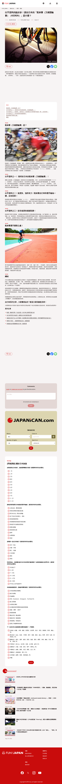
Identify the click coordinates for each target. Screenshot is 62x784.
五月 (11, 482)
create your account (17, 389)
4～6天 (12, 570)
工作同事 (12, 553)
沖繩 (11, 658)
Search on (35, 440)
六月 (11, 485)
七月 (11, 487)
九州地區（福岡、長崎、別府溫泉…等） (20, 655)
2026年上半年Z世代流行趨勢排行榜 (25, 677)
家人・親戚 (13, 550)
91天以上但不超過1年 (16, 584)
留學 (11, 533)
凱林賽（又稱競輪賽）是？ (13, 108)
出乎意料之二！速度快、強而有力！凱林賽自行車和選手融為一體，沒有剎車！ (27, 112)
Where (8, 434)
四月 (11, 479)
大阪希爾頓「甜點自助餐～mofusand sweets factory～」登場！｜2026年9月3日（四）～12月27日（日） (36, 699)
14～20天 (12, 576)
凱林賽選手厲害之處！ (12, 115)
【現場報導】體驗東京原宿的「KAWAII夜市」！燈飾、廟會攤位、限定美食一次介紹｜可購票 (36, 688)
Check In (34, 434)
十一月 (11, 498)
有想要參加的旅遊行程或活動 (18, 522)
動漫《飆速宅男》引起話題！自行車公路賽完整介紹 (20, 312)
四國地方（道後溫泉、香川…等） (19, 652)
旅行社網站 (13, 593)
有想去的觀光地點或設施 (16, 511)
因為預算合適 (13, 530)
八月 (11, 490)
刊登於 (6, 20)
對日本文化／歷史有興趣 (16, 513)
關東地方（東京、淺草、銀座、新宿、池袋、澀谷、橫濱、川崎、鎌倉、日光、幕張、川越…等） (31, 640)
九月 (11, 493)
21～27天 (12, 578)
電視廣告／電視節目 (15, 621)
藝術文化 (12, 8)
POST (31, 405)
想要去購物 (13, 527)
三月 (11, 476)
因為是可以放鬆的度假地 (16, 524)
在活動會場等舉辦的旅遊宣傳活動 (19, 607)
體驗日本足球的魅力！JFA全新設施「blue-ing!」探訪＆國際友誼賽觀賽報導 (36, 720)
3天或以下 (12, 567)
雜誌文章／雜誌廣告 (15, 615)
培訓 (11, 538)
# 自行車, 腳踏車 (10, 24)
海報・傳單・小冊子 (15, 610)
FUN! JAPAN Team (25, 20)
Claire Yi (36, 20)
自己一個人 (13, 545)
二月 (11, 474)
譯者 (32, 20)
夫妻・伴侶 (13, 548)
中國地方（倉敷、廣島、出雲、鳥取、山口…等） (23, 649)
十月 (11, 496)
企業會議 (12, 535)
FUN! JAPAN (5, 8)
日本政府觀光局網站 (15, 591)
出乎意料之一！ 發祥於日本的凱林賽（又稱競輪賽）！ (21, 110)
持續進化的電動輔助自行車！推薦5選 (17, 324)
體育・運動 (19, 8)
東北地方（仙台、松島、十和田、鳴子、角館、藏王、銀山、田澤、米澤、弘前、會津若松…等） (32, 636)
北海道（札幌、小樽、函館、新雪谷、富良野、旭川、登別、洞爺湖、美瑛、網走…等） (32, 631)
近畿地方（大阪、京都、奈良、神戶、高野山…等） (23, 647)
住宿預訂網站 (13, 604)
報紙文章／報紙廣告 (15, 618)
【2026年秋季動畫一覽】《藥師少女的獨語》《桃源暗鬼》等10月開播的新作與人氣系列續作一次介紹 (36, 710)
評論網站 (12, 596)
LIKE (9, 67)
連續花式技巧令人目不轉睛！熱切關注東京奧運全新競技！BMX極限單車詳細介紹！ (29, 318)
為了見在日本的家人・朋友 (17, 516)
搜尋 (31, 448)
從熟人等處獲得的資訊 (16, 623)
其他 (11, 559)
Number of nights (12, 440)
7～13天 (12, 573)
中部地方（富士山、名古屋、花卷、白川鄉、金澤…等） (25, 644)
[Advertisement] (17, 92)
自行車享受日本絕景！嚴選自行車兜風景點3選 (19, 315)
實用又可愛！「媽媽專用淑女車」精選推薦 (18, 321)
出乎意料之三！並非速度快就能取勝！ (16, 113)
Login (7, 389)
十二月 (11, 501)
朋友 (11, 556)
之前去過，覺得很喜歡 (16, 508)
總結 (7, 117)
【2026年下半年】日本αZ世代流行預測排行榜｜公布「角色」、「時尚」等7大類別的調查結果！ (36, 731)
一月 (11, 471)
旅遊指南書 (13, 613)
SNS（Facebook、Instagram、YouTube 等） (22, 599)
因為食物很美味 (14, 519)
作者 (18, 20)
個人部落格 (13, 602)
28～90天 (12, 581)
